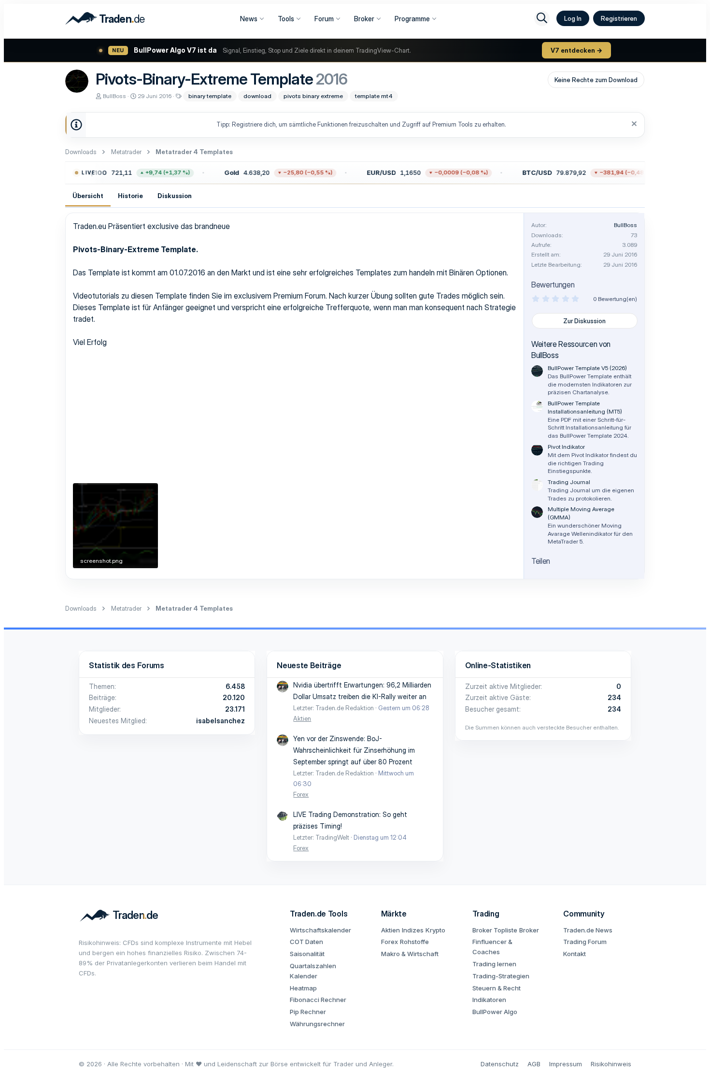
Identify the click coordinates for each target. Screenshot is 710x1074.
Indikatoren (489, 999)
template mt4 (374, 96)
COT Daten (306, 941)
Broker (364, 18)
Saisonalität (307, 954)
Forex (301, 794)
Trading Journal (569, 482)
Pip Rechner (308, 1012)
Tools (286, 18)
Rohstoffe (414, 941)
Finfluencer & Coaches (492, 947)
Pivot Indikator (566, 446)
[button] (122, 173)
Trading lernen (494, 964)
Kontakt (574, 954)
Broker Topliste (494, 930)
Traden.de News (587, 930)
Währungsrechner (317, 1024)
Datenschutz (500, 1064)
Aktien (302, 718)
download (257, 96)
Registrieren (619, 18)
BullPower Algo (494, 1012)
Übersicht (87, 196)
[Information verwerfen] (633, 125)
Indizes (413, 930)
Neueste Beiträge (309, 665)
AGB (533, 1064)
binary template (209, 96)
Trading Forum (585, 941)
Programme (412, 18)
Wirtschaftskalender (320, 930)
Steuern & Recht (496, 988)
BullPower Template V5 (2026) (587, 368)
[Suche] (542, 18)
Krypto (435, 930)
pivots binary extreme (313, 96)
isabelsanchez (220, 720)
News (248, 18)
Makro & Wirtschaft (410, 954)
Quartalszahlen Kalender (313, 971)
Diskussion (174, 196)
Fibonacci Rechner (318, 999)
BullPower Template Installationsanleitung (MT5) (585, 407)
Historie (130, 196)
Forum (324, 18)
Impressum (565, 1064)
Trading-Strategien (500, 976)
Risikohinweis (611, 1064)
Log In (573, 18)
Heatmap (303, 988)
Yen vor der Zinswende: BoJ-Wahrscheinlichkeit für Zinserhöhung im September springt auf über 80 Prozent (354, 750)
